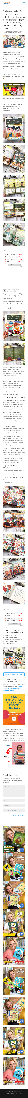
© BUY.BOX (21, 266)
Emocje (20, 31)
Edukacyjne (15, 31)
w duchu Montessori (16, 32)
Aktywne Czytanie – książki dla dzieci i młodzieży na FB (14, 739)
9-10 (11, 31)
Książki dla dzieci (7, 32)
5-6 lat (4, 31)
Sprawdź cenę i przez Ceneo (14, 674)
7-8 (9, 31)
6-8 (7, 31)
